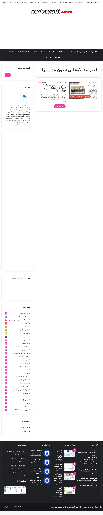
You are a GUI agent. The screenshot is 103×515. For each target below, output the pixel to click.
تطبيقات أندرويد (14, 2)
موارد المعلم (53, 2)
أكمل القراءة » (59, 106)
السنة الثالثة (22, 461)
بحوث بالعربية (73, 2)
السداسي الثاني (23, 380)
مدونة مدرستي (24, 427)
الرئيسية (81, 2)
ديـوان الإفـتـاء (24, 400)
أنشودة (23, 455)
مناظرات (25, 393)
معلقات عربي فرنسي (22, 316)
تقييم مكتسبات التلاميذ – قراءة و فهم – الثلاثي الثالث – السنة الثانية (57, 478)
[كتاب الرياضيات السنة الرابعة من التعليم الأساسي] (69, 453)
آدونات (26, 323)
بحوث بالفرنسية (62, 2)
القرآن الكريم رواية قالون (21, 410)
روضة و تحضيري (80, 51)
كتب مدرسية (23, 2)
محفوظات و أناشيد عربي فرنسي (18, 320)
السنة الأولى (22, 458)
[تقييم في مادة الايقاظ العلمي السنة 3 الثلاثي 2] (69, 467)
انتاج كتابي (13, 465)
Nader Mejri (38, 469)
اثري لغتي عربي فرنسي (41, 2)
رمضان (26, 406)
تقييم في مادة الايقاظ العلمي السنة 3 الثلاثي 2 (57, 466)
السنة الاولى (13, 458)
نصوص (26, 396)
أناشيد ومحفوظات (23, 356)
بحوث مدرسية (24, 370)
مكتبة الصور (24, 363)
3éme (24, 451)
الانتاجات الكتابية (22, 51)
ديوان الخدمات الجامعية (21, 376)
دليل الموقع (5, 507)
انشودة (23, 468)
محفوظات (37, 51)
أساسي (69, 51)
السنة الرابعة (22, 465)
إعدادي (61, 51)
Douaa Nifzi (38, 460)
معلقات (9, 51)
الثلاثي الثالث (15, 455)
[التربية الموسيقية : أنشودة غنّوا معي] (69, 490)
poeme (18, 451)
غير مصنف (25, 343)
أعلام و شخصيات (23, 386)
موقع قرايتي (24, 431)
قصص (31, 2)
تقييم (17, 468)
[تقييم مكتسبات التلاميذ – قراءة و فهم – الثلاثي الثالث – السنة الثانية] (69, 476)
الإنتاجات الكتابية (23, 330)
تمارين (26, 336)
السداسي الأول (24, 366)
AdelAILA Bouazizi (36, 450)
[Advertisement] (51, 32)
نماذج (24, 475)
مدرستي (15, 472)
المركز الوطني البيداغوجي (20, 390)
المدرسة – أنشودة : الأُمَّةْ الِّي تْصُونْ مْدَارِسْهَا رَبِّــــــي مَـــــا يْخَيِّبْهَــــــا (53, 88)
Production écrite (10, 451)
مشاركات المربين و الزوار (20, 353)
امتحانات (49, 51)
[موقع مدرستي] (51, 11)
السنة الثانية (13, 461)
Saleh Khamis (37, 478)
